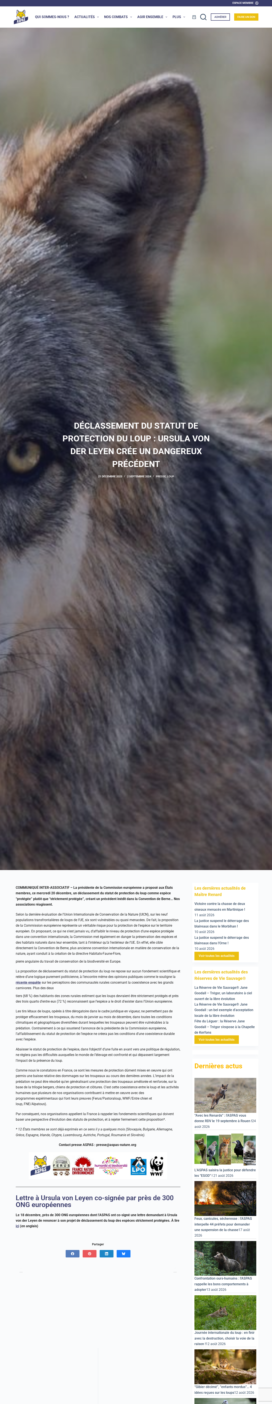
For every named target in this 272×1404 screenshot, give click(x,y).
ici (17, 1226)
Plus (177, 17)
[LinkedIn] (106, 1253)
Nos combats (116, 17)
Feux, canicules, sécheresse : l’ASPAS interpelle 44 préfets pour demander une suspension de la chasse (223, 1224)
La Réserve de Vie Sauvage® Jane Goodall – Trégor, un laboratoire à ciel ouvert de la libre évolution (223, 993)
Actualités (84, 17)
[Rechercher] (203, 17)
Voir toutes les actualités (217, 956)
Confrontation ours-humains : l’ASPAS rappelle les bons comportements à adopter (223, 1284)
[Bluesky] (123, 1253)
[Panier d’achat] (194, 17)
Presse (161, 476)
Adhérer (220, 17)
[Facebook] (72, 1253)
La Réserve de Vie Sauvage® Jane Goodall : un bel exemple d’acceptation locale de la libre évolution (223, 1010)
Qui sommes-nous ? (52, 17)
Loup (170, 476)
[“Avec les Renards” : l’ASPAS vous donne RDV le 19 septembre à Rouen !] (225, 1095)
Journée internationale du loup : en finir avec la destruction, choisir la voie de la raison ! (224, 1338)
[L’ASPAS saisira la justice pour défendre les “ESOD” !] (225, 1149)
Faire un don (246, 17)
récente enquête (28, 982)
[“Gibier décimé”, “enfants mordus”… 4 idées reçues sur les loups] (225, 1366)
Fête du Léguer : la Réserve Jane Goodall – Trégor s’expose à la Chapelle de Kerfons (224, 1026)
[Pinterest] (89, 1253)
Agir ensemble (150, 17)
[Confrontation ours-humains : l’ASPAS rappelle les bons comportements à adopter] (225, 1258)
